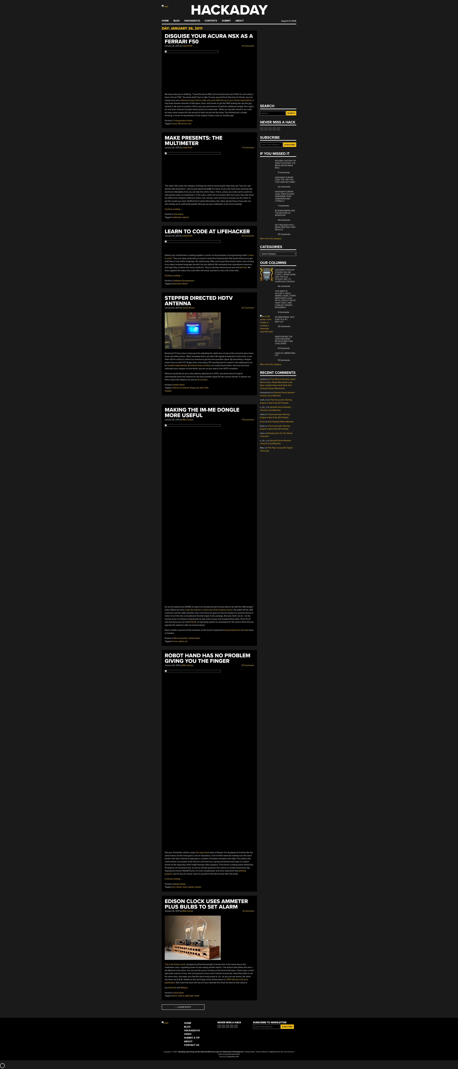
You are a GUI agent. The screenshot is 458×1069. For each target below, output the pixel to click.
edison (181, 996)
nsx (189, 123)
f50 (179, 123)
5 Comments (283, 312)
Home (165, 20)
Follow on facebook (262, 129)
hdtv (201, 388)
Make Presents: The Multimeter (193, 141)
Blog (176, 20)
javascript (176, 283)
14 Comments (283, 348)
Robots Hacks (180, 884)
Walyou (184, 987)
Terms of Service (262, 1052)
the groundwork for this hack (236, 630)
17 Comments (248, 147)
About (239, 20)
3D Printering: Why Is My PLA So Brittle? (285, 319)
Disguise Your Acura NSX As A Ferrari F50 (209, 39)
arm (173, 887)
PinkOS (193, 622)
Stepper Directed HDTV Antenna (199, 301)
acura (174, 123)
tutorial (185, 217)
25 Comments (247, 665)
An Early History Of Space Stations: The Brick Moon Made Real (285, 164)
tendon (198, 887)
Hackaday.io (192, 20)
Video (188, 1034)
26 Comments (247, 236)
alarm (174, 996)
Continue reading (174, 209)
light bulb (189, 996)
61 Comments (248, 46)
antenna (175, 388)
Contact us (278, 129)
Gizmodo (172, 987)
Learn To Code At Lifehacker (207, 231)
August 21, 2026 (288, 21)
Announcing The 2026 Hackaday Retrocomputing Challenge (284, 340)
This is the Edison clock (175, 964)
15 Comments (248, 419)
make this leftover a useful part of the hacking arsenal (209, 610)
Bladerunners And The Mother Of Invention (285, 213)
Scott (262, 421)
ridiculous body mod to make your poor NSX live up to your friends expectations (216, 100)
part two (243, 267)
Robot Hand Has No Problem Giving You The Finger (207, 658)
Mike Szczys (187, 419)
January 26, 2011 (172, 46)
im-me (175, 641)
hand (185, 887)
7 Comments (283, 205)
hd (197, 388)
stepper (168, 391)
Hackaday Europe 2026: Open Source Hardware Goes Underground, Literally (284, 196)
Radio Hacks (179, 385)
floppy (192, 388)
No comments (283, 286)
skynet (191, 887)
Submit (226, 20)
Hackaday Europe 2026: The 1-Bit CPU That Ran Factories (285, 179)
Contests (211, 20)
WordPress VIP (233, 1057)
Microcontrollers (181, 638)
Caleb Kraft (187, 46)
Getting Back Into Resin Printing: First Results (285, 227)
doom (179, 887)
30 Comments (283, 220)
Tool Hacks (178, 214)
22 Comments (247, 308)
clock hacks (179, 993)
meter (197, 996)
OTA (206, 388)
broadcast (184, 388)
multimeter (177, 217)
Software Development (184, 280)
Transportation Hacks (183, 120)
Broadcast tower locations (199, 365)
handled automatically (177, 365)
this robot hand (202, 852)
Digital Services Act (276, 1052)
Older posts (183, 1007)
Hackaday (229, 10)
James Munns (188, 308)
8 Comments (248, 911)
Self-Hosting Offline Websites (281, 421)
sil (186, 641)
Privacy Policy (250, 1052)
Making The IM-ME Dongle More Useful (202, 413)
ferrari (184, 123)
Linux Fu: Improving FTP (285, 354)
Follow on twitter (266, 129)
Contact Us (191, 1045)
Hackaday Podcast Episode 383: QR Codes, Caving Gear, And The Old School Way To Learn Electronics (285, 276)
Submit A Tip (192, 1037)
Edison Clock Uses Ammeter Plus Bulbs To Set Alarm (206, 904)
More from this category (270, 238)
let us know (202, 379)
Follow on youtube (270, 129)
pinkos (182, 641)
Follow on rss (274, 129)
